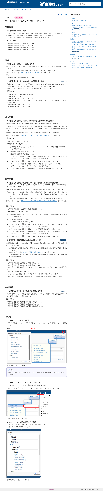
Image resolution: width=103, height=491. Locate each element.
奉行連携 (72, 54)
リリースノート (34, 9)
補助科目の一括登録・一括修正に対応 (81, 25)
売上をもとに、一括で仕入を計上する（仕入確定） (35, 135)
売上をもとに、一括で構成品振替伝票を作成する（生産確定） (39, 201)
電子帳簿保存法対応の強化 (79, 20)
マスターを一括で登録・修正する (30, 72)
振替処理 (72, 39)
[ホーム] (12, 1)
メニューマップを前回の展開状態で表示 (82, 67)
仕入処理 (72, 32)
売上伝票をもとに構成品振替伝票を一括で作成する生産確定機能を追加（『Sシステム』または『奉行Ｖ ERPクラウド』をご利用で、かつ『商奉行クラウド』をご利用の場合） (84, 45)
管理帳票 (72, 18)
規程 (71, 23)
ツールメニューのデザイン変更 (80, 63)
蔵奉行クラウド (24, 9)
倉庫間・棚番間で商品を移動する (33, 252)
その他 (72, 61)
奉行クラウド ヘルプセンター (12, 9)
